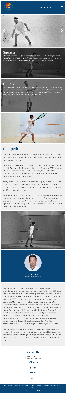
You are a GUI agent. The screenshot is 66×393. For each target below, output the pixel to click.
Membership (33, 377)
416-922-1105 (32, 356)
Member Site (46, 7)
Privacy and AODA (33, 391)
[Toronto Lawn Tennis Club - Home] (8, 11)
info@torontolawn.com (33, 358)
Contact (33, 378)
